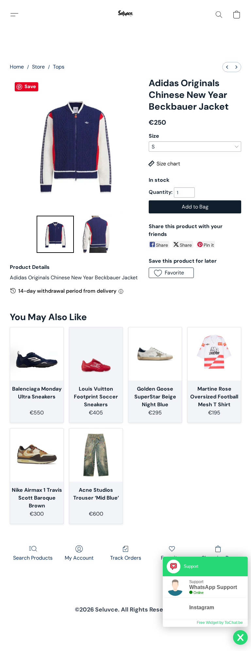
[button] (125, 14)
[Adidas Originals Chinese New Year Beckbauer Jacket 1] (95, 234)
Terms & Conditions (40, 623)
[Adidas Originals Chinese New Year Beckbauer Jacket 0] (55, 234)
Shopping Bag (218, 557)
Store (38, 66)
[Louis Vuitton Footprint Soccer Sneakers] (96, 353)
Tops (58, 66)
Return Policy (161, 623)
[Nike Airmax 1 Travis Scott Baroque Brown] (36, 455)
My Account (79, 557)
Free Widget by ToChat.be (220, 622)
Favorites (172, 557)
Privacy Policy (78, 623)
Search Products (33, 557)
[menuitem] (227, 67)
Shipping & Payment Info (120, 623)
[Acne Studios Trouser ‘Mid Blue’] (96, 455)
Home (17, 66)
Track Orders (125, 557)
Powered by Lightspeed (126, 633)
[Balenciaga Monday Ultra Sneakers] (36, 353)
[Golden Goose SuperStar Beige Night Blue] (155, 353)
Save (30, 86)
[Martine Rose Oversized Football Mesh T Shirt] (214, 353)
